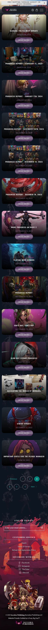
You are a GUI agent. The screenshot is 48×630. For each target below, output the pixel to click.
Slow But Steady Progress (24, 358)
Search (24, 543)
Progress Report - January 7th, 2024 (24, 96)
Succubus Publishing (17, 615)
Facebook (26, 563)
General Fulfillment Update (24, 31)
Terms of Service (24, 547)
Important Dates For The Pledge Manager (24, 456)
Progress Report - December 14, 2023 (24, 161)
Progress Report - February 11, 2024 (24, 63)
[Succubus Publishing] (15, 10)
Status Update (24, 423)
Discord (26, 573)
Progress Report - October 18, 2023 (24, 194)
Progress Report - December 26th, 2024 (24, 129)
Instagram (26, 566)
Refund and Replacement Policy (24, 550)
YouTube (25, 569)
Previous (13, 479)
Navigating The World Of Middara (24, 391)
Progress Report (24, 292)
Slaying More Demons (24, 260)
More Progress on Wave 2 (24, 227)
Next (33, 487)
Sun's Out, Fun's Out (24, 325)
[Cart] (37, 10)
